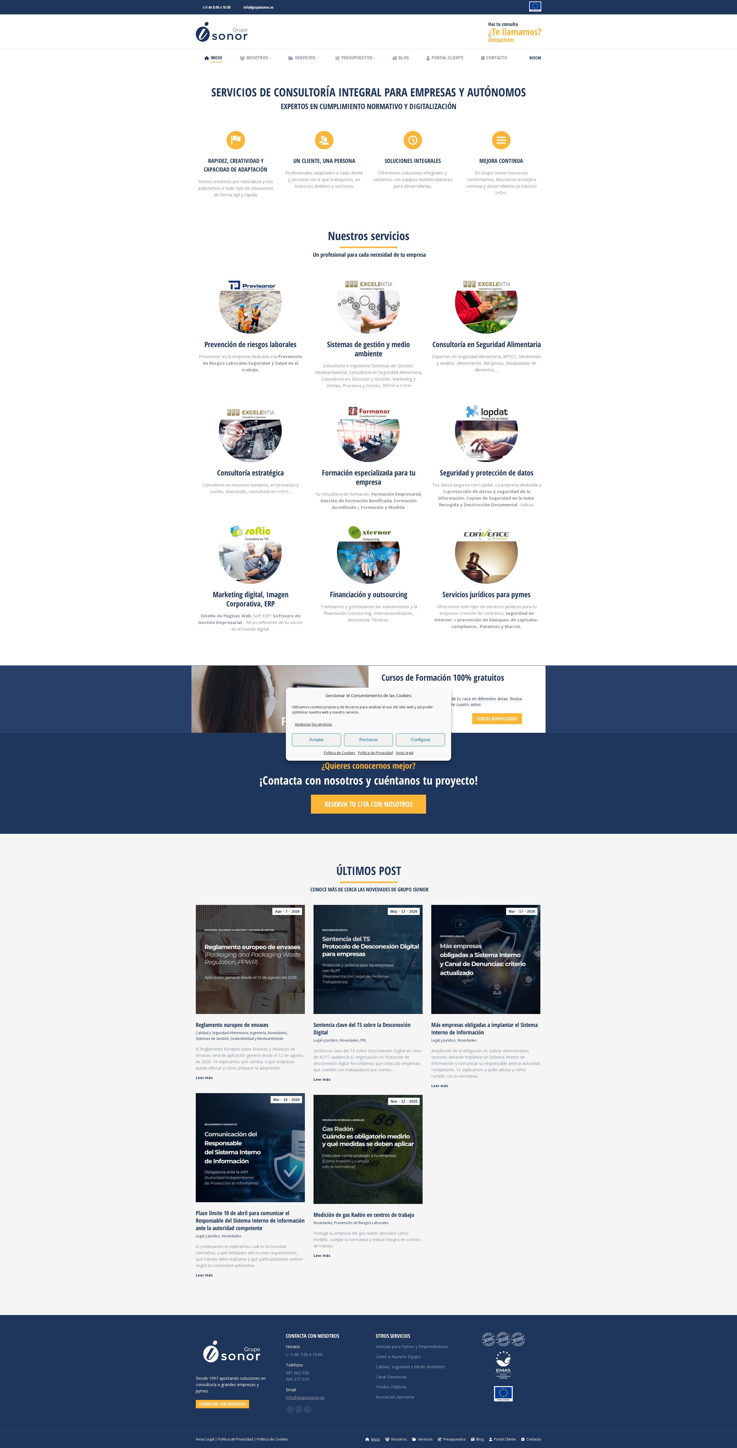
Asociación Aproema (395, 1397)
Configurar (420, 739)
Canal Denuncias (391, 1376)
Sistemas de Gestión (212, 1038)
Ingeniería (258, 1032)
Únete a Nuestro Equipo (398, 1356)
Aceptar (316, 739)
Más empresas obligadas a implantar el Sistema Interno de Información (484, 1028)
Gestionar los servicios (313, 724)
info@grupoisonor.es (258, 7)
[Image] (250, 302)
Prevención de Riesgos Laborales (361, 1222)
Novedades (277, 1032)
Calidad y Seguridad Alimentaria (222, 1032)
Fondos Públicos (391, 1387)
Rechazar (368, 739)
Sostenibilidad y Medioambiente (257, 1038)
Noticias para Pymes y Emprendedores (412, 1346)
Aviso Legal (205, 1439)
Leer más (204, 1078)
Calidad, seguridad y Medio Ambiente (410, 1366)
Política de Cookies (339, 752)
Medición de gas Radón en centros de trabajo (364, 1215)
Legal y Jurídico (326, 1040)
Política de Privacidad (375, 752)
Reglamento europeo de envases (232, 1025)
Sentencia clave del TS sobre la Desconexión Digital (362, 1028)
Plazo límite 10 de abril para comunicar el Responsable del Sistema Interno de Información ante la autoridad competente (250, 1220)
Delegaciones (501, 39)
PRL (363, 1040)
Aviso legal (404, 752)
